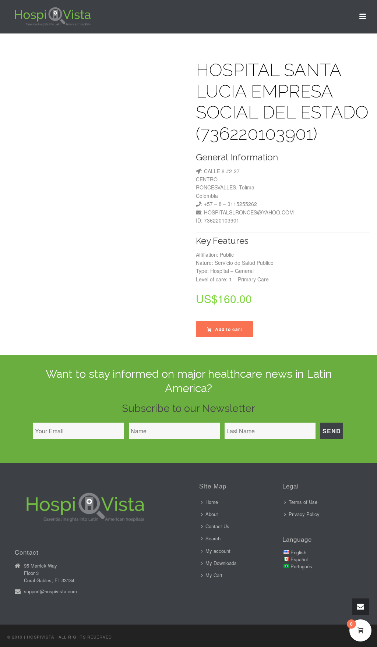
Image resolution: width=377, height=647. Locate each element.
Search (213, 538)
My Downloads (221, 562)
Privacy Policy (304, 514)
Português (301, 566)
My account (217, 550)
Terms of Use (303, 501)
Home (211, 501)
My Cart (213, 575)
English (298, 552)
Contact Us (217, 526)
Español (299, 559)
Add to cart (228, 329)
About (211, 514)
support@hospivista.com (50, 591)
